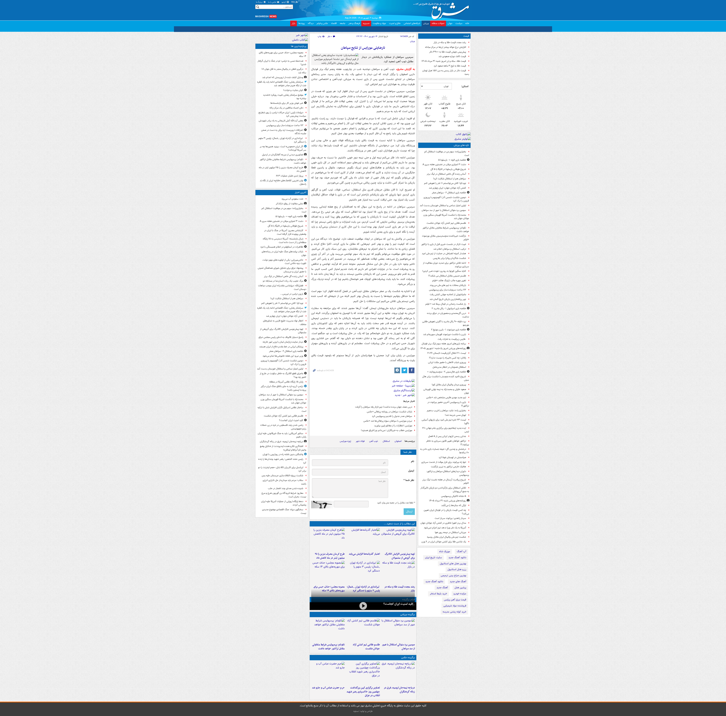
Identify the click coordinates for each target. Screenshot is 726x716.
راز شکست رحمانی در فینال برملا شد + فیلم (445, 304)
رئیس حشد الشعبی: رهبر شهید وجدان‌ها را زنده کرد (282, 460)
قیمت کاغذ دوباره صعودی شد (452, 56)
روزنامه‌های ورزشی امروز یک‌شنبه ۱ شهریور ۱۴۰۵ (443, 348)
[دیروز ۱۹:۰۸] (328, 673)
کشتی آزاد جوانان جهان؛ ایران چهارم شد (447, 188)
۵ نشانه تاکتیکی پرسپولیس (453, 496)
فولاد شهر (360, 441)
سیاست (458, 23)
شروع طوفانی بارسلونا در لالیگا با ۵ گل (448, 169)
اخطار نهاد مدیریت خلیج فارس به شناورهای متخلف (284, 322)
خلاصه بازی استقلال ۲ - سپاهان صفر (449, 192)
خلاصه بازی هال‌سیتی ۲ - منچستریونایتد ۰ (446, 372)
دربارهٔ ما (259, 2)
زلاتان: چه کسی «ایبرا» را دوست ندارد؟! (447, 358)
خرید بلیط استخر (438, 594)
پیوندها (301, 23)
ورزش (426, 23)
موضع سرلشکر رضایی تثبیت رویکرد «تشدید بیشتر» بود (284, 96)
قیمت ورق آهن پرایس (455, 600)
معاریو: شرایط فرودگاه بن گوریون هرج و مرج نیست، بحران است (283, 494)
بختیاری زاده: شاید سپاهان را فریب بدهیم (446, 410)
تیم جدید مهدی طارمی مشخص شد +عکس (446, 397)
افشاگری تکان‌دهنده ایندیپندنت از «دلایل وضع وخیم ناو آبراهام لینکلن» (283, 448)
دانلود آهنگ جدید (457, 558)
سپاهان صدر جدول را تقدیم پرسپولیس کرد (392, 416)
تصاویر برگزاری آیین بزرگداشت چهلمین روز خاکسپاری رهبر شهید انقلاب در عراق (363, 692)
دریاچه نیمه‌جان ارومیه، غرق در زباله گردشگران (399, 690)
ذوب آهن (373, 441)
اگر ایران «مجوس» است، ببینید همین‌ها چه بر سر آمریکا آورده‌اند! (283, 148)
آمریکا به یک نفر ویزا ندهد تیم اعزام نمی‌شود (445, 527)
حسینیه (366, 23)
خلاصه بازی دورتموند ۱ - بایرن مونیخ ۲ (448, 329)
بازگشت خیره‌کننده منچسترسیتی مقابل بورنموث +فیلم (445, 237)
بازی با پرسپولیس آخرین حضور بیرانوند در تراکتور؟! (448, 404)
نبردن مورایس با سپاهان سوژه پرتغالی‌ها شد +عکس (387, 421)
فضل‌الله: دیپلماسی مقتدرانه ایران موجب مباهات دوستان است (282, 287)
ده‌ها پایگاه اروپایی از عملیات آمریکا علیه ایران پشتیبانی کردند (283, 503)
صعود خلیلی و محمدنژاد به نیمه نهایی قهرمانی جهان (446, 391)
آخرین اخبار (300, 192)
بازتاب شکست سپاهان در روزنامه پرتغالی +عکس (389, 411)
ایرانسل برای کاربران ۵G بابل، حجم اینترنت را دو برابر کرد (282, 469)
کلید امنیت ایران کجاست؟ (398, 603)
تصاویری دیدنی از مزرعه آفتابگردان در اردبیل (282, 154)
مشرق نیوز (442, 9)
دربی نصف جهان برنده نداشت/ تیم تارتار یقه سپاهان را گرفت (383, 407)
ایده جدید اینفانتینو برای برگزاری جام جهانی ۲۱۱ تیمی (445, 429)
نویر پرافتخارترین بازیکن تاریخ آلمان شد (448, 299)
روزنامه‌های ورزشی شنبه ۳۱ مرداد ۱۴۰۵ (447, 500)
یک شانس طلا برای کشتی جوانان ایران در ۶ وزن (443, 541)
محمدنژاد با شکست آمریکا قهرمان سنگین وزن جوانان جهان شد (446, 216)
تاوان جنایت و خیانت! (293, 90)
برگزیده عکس (408, 657)
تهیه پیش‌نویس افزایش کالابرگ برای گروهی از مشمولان (400, 556)
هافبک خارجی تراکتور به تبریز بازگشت (448, 466)
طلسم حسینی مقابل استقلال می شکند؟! (447, 276)
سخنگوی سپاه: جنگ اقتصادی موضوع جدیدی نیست (284, 511)
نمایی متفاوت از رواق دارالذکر (289, 203)
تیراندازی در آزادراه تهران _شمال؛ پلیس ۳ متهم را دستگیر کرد (282, 140)
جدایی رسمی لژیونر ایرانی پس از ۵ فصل (447, 436)
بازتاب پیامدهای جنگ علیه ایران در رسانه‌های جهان (284, 253)
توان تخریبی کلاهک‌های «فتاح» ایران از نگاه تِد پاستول (283, 182)
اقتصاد (334, 23)
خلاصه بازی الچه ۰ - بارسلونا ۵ (452, 160)
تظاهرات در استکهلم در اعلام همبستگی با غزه (282, 247)
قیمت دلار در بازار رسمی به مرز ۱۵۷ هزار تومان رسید (445, 72)
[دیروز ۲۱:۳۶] (398, 630)
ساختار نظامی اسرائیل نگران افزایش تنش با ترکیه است (282, 409)
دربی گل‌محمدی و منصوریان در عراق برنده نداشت (448, 315)
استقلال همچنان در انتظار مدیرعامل (449, 367)
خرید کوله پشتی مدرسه (454, 612)
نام (412, 461)
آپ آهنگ (461, 551)
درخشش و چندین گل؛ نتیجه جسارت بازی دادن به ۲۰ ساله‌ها (444, 450)
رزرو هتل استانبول (457, 569)
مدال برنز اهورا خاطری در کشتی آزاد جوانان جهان (443, 523)
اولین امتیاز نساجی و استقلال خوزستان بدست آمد (443, 205)
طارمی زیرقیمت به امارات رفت (452, 339)
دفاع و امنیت (395, 23)
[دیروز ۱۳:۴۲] (363, 572)
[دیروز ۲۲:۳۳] (398, 539)
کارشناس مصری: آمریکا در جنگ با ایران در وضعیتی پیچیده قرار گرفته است (285, 232)
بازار (293, 23)
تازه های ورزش (461, 145)
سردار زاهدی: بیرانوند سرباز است (450, 518)
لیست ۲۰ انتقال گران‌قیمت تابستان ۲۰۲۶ (446, 353)
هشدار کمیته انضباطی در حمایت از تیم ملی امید (444, 253)
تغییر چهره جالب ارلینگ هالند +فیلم (449, 280)
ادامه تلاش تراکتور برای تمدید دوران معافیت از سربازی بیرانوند (446, 264)
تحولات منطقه (438, 23)
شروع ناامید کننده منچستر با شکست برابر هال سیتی (445, 378)
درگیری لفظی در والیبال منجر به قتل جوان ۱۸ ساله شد (283, 70)
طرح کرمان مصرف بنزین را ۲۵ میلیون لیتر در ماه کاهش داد (330, 556)
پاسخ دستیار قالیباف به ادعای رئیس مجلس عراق (280, 337)
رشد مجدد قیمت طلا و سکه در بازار (450, 42)
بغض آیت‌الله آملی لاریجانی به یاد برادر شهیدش (281, 120)
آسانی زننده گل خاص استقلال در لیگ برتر (446, 174)
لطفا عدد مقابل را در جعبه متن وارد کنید (396, 503)
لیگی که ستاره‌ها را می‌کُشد (453, 505)
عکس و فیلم (322, 23)
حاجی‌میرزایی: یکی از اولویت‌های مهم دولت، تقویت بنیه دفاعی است (284, 261)
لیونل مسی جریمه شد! (455, 415)
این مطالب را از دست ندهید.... (399, 524)
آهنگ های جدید (458, 582)
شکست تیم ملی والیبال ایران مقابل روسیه (446, 537)
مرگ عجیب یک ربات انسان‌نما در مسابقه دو (283, 281)
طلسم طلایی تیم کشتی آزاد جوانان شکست (446, 223)
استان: (464, 86)
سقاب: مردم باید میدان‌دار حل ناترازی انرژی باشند (284, 482)
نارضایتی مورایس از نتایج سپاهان (363, 48)
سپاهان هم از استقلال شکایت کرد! (449, 178)
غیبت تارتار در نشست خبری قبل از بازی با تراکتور (443, 244)
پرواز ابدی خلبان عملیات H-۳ (289, 176)
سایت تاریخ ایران (433, 558)
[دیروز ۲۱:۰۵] (398, 673)
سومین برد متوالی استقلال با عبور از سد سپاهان (444, 210)
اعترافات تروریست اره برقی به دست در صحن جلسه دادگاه (283, 131)
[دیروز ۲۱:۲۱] (363, 606)
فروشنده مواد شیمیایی (454, 606)
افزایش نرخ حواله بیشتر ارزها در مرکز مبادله (445, 47)
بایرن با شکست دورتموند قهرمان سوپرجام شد (444, 334)
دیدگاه (311, 23)
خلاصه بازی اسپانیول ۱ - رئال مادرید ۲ (449, 308)
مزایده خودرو (460, 594)
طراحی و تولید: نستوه (363, 711)
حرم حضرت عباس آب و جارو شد (328, 688)
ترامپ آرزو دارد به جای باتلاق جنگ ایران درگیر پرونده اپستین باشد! (283, 388)
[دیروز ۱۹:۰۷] (328, 630)
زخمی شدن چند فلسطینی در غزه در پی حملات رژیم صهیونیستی (283, 426)
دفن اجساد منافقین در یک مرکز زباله (286, 108)
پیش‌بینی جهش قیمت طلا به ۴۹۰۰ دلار (447, 52)
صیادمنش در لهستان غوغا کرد (452, 457)
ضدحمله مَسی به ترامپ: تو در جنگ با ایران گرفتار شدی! (282, 62)
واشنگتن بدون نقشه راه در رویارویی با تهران (283, 454)
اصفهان (398, 441)
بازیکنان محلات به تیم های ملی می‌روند (448, 285)
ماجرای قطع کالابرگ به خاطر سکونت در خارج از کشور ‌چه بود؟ (283, 375)
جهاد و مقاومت (379, 23)
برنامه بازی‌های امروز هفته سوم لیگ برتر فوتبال (444, 343)
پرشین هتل (460, 588)
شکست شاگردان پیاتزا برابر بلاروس (449, 258)
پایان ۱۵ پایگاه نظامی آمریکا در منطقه (286, 382)
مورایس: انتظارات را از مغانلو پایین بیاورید (393, 425)
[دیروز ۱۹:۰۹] (363, 539)
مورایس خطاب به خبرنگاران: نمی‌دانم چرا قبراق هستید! (386, 430)
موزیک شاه (444, 551)
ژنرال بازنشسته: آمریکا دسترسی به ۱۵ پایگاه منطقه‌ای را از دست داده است (284, 240)
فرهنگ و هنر (354, 23)
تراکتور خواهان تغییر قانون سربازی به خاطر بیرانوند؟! (447, 442)
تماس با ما (272, 2)
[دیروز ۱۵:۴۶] (398, 572)
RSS (293, 2)
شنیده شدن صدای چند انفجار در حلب (285, 488)
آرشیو (284, 2)
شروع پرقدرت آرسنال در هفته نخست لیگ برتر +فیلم (445, 481)
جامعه (342, 23)
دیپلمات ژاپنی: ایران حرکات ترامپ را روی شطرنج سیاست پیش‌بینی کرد (282, 114)
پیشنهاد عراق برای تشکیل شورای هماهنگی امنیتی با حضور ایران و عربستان (282, 269)
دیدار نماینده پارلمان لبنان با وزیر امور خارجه (283, 342)
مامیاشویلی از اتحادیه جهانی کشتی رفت (448, 294)
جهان (450, 23)
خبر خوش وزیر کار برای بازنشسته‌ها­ (286, 103)
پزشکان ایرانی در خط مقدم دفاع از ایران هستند (281, 346)
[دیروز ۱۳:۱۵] (328, 572)
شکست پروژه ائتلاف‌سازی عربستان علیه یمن (282, 475)
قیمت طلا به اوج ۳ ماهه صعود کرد (450, 66)
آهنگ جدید (442, 588)
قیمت (466, 36)
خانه (467, 23)
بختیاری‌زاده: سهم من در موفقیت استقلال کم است (446, 153)
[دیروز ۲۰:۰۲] (363, 673)
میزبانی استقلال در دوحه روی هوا (450, 532)
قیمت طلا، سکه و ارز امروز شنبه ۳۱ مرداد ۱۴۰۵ (443, 61)
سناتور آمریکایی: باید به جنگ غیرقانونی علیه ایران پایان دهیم (282, 435)
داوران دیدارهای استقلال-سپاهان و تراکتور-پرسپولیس (447, 473)
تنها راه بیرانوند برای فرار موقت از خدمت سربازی (443, 462)
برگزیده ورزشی (407, 614)
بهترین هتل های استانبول (453, 564)
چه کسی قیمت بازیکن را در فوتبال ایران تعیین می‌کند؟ (446, 512)
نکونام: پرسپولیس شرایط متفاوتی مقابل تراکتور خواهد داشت (446, 229)
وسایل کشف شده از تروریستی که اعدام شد (282, 77)
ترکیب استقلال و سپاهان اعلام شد (449, 249)
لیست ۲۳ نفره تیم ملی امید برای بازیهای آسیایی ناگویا (445, 421)
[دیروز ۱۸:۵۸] (328, 539)
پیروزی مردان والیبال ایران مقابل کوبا (449, 384)
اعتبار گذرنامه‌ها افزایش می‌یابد (364, 554)
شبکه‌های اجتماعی (412, 23)
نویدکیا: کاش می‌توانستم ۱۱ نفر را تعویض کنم (445, 183)
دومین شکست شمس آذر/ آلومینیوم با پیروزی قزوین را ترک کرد (446, 199)
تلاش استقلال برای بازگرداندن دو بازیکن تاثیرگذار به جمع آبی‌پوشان (444, 489)
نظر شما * (408, 480)
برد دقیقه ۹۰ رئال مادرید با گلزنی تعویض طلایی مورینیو (445, 323)
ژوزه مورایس (345, 441)
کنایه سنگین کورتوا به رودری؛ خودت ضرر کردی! (444, 271)
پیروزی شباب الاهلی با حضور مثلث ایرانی (447, 362)
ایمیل (411, 471)
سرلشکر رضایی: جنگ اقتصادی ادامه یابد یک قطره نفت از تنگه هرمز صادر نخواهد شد (281, 83)
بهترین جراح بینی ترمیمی (453, 575)
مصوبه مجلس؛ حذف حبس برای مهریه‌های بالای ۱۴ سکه (282, 54)
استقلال (386, 441)
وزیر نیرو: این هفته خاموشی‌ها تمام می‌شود (283, 356)
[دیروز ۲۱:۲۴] (363, 630)
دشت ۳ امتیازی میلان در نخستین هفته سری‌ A (444, 164)
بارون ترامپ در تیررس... (291, 294)
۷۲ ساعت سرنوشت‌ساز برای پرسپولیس (447, 290)
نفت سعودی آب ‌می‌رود (292, 199)
